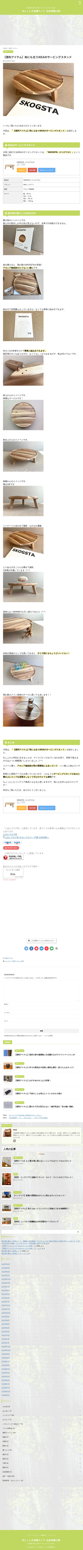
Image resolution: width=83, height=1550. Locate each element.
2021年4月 (6, 1331)
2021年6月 (6, 1324)
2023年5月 (6, 1272)
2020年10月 (6, 1350)
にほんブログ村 (10, 834)
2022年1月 (6, 1302)
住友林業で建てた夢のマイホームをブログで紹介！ (41, 1543)
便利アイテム (9, 958)
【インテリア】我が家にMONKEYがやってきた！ (25, 1115)
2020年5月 (6, 1369)
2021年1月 (5, 1343)
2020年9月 (6, 1354)
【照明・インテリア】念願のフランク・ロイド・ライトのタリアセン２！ (43, 1177)
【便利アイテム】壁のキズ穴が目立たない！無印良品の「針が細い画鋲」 (45, 1106)
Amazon (22, 170)
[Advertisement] (41, 30)
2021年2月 (6, 1339)
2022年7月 (6, 1287)
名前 (6, 1004)
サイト (6, 1021)
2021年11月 (6, 1309)
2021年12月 (6, 1305)
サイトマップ (52, 1535)
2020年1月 (6, 1384)
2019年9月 (6, 1395)
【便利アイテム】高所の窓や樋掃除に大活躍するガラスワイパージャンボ (45, 1055)
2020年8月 (6, 1358)
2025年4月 (6, 1264)
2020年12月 (6, 1346)
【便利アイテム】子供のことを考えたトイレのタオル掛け (38, 1093)
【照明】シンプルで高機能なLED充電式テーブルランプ (36, 1221)
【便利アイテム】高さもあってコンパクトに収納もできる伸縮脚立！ (41, 1208)
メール (7, 1012)
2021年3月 (6, 1335)
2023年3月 (6, 1275)
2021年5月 (6, 1328)
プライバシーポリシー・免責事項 (36, 1535)
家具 (22, 961)
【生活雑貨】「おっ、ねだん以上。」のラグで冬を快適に (28, 1118)
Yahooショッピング (47, 170)
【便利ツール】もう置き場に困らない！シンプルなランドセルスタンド (42, 1161)
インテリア (8, 961)
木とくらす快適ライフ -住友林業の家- (41, 11)
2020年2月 (6, 1380)
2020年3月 (6, 1376)
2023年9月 (6, 1268)
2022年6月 (6, 1290)
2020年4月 (6, 1373)
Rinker (23, 163)
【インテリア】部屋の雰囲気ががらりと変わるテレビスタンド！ (39, 1195)
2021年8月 (6, 1320)
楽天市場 (32, 170)
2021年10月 (6, 1313)
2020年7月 (6, 1361)
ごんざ (39, 1248)
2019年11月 (6, 1388)
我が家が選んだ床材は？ (10, 1241)
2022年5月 (6, 1294)
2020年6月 (6, 1365)
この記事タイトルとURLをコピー (42, 941)
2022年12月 (6, 1279)
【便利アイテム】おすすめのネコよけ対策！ (33, 1080)
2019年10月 (6, 1391)
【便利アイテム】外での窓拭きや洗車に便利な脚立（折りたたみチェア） (45, 1067)
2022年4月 (6, 1298)
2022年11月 (6, 1283)
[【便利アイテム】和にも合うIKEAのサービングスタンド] (41, 948)
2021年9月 (6, 1316)
